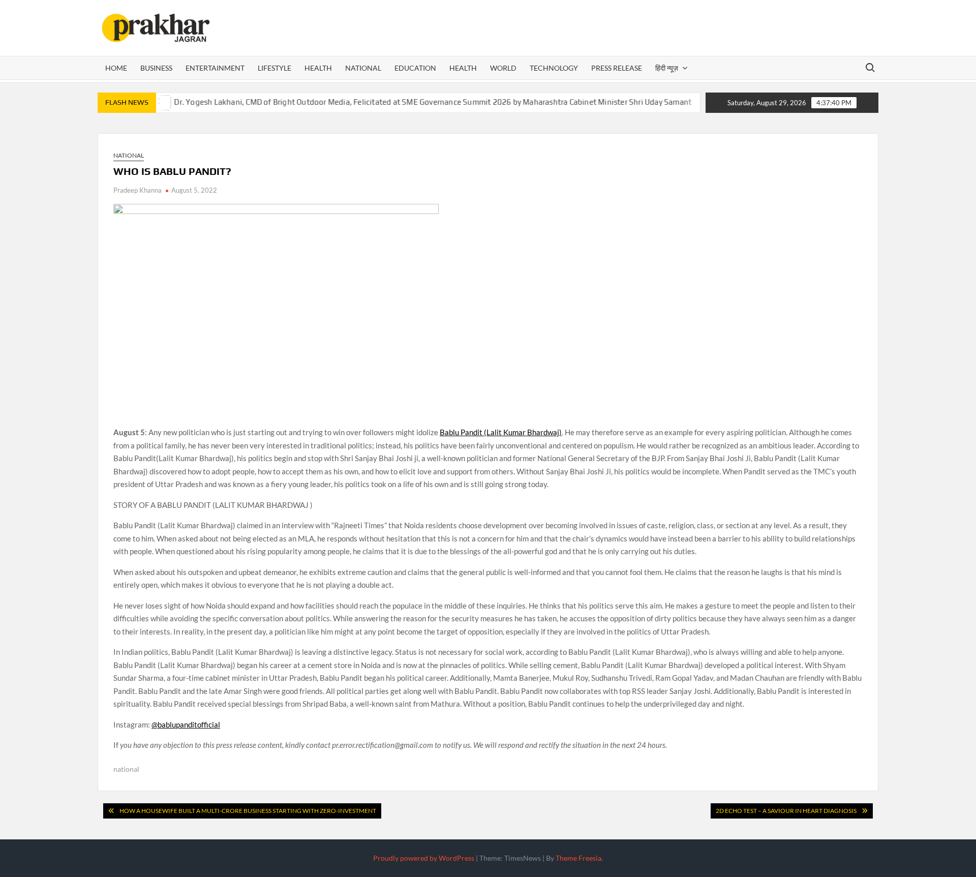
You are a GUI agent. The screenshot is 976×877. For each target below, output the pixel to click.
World (503, 68)
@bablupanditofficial (185, 724)
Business (156, 68)
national (126, 769)
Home (116, 68)
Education (415, 68)
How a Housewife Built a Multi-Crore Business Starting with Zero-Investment (247, 810)
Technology (554, 68)
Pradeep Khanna (137, 190)
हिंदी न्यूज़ (666, 68)
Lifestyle (274, 68)
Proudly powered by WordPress (423, 858)
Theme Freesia (578, 858)
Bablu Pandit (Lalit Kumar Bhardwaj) (501, 432)
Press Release (616, 68)
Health (318, 68)
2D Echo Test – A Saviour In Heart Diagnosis (786, 810)
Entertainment (215, 68)
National (363, 68)
